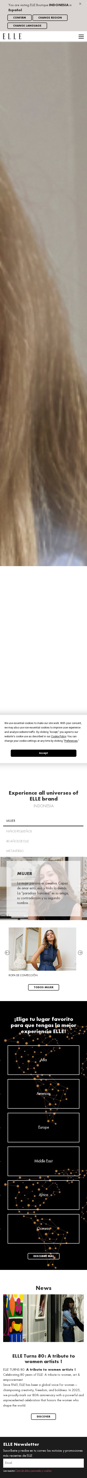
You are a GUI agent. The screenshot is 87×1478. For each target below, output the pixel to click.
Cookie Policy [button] (58, 736)
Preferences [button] (71, 740)
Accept (43, 753)
